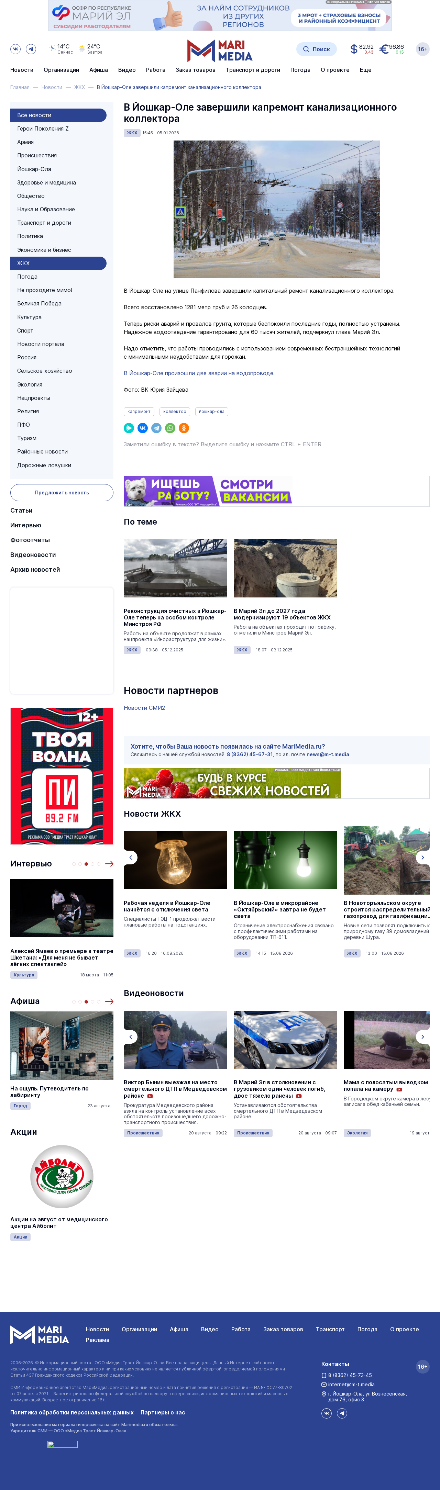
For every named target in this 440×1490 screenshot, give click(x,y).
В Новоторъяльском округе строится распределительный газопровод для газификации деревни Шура (277, 910)
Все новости (34, 115)
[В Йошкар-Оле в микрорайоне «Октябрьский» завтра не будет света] (175, 860)
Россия (26, 357)
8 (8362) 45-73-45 (350, 1375)
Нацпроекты (33, 397)
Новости (21, 70)
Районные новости (42, 451)
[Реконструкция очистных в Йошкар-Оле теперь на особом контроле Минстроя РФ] (175, 568)
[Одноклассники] (184, 428)
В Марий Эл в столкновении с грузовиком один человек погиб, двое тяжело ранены (170, 1089)
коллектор (174, 411)
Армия (25, 141)
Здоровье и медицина (46, 182)
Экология (29, 384)
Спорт (25, 330)
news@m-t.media (328, 754)
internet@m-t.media (351, 1384)
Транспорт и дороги (44, 222)
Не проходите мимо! (44, 290)
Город (20, 1105)
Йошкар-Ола (34, 169)
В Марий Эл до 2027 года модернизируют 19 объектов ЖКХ (282, 614)
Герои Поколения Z (43, 128)
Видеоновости (33, 554)
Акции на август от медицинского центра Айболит (59, 1222)
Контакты (335, 1363)
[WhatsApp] (170, 428)
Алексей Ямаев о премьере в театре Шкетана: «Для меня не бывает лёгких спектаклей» (61, 957)
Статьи (21, 510)
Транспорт (330, 1329)
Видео (127, 70)
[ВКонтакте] (143, 428)
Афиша (25, 1001)
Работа (155, 70)
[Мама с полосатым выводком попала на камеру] (285, 1039)
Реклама (97, 1339)
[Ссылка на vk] (15, 49)
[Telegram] (156, 428)
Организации (139, 1329)
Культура (29, 317)
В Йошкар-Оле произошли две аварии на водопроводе (198, 373)
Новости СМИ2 (144, 707)
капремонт (139, 411)
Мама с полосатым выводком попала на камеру (276, 1085)
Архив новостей (35, 569)
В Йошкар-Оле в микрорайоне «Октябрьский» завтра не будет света (170, 909)
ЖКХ (23, 263)
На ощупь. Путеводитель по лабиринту (49, 1091)
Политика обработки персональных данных (72, 1412)
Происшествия (37, 155)
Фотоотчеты (30, 540)
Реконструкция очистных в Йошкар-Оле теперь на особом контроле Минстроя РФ (175, 617)
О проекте (404, 1329)
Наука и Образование (46, 209)
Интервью (25, 525)
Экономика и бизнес (44, 249)
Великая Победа (39, 303)
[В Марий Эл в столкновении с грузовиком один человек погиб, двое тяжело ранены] (175, 1039)
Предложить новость (62, 492)
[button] (109, 864)
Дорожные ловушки (44, 465)
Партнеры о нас (163, 1412)
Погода (27, 276)
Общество (31, 195)
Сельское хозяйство (44, 370)
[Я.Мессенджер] (129, 428)
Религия (28, 411)
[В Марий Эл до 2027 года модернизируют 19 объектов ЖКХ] (285, 568)
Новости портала (40, 343)
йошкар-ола (211, 411)
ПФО (23, 424)
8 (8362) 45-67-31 (250, 754)
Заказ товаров (283, 1329)
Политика (30, 236)
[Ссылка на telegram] (31, 49)
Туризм (26, 438)
